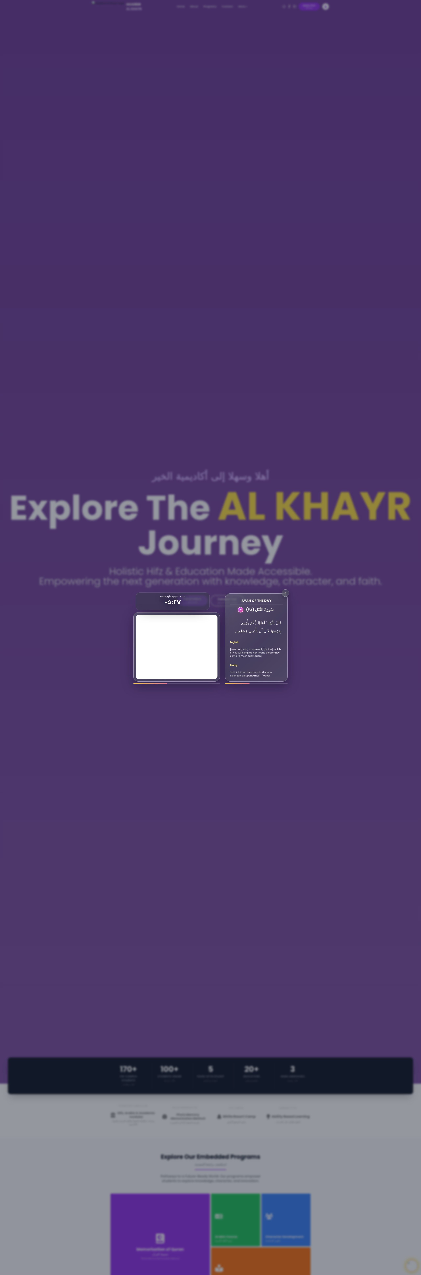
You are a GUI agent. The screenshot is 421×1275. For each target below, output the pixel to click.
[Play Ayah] (240, 610)
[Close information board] (285, 593)
